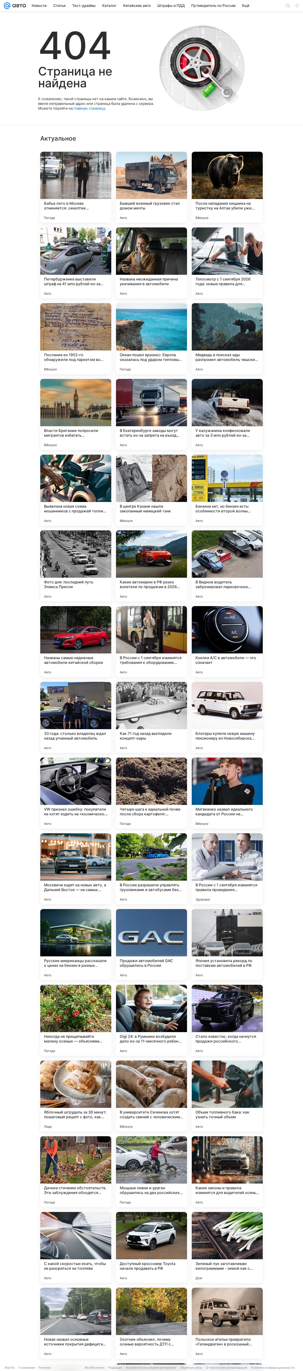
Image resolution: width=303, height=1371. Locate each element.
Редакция (115, 1367)
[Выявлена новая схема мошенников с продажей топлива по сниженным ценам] (75, 490)
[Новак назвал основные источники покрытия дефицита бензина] (75, 1323)
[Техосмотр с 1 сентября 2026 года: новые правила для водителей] (227, 262)
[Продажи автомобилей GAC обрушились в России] (151, 944)
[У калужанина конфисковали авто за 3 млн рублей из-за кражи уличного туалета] (227, 414)
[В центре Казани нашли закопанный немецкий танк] (151, 490)
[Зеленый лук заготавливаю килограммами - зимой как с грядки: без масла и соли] (227, 1247)
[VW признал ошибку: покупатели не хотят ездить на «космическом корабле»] (75, 793)
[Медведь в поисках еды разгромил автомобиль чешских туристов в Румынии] (227, 338)
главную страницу (89, 108)
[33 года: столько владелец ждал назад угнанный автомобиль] (75, 717)
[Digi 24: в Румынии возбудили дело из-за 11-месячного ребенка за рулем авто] (151, 1020)
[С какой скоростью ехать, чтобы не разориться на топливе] (75, 1247)
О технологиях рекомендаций (226, 1367)
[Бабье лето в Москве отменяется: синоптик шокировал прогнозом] (75, 187)
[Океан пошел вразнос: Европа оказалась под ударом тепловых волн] (151, 338)
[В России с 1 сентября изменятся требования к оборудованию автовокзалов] (151, 641)
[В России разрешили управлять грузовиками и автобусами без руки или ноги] (151, 868)
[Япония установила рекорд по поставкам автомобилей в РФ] (227, 944)
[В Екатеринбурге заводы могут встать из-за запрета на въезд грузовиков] (151, 414)
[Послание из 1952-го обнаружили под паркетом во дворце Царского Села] (75, 338)
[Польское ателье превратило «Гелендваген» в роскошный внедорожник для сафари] (227, 1323)
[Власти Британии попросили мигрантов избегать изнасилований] (75, 414)
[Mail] (7, 5)
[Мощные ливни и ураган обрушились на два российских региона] (151, 1171)
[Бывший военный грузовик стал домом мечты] (151, 187)
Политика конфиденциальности (272, 1367)
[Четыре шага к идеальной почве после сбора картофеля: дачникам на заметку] (151, 793)
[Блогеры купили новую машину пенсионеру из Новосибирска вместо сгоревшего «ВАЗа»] (227, 717)
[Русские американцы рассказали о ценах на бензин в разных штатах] (75, 944)
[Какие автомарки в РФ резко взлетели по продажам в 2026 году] (151, 565)
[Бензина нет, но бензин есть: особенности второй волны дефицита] (227, 490)
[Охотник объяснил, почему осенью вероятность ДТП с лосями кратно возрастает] (151, 1323)
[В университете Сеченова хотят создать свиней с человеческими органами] (151, 1095)
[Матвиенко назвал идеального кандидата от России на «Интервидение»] (227, 793)
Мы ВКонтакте (95, 1367)
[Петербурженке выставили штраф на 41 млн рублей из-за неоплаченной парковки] (75, 262)
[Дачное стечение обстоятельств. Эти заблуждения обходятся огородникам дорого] (75, 1171)
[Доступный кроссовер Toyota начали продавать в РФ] (151, 1247)
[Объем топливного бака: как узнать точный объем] (227, 1095)
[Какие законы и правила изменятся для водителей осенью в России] (227, 1171)
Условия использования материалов (151, 1367)
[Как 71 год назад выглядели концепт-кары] (151, 717)
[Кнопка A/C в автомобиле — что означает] (227, 641)
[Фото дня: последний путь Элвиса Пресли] (75, 565)
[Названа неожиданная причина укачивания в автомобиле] (151, 262)
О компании (26, 1367)
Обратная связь (191, 1367)
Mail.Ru (10, 1367)
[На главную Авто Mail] (18, 5)
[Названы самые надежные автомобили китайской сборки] (75, 641)
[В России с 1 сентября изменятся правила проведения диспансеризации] (227, 868)
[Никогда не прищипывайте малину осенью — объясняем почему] (75, 1020)
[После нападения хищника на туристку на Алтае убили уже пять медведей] (227, 187)
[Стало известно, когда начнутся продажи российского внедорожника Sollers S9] (227, 1020)
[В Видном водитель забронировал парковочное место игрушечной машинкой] (227, 565)
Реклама (45, 1367)
